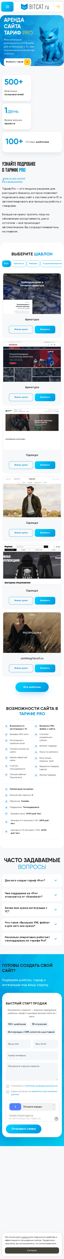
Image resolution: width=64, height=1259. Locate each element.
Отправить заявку (24, 1129)
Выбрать (45, 329)
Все (6, 264)
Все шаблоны (32, 687)
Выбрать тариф (14, 62)
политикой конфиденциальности (41, 1086)
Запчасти (19, 264)
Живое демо (21, 329)
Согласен (32, 1250)
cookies (25, 1237)
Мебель (33, 264)
